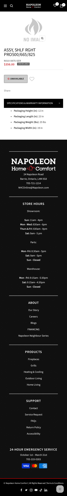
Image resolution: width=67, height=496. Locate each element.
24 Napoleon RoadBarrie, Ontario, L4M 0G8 (33, 177)
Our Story (33, 310)
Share (7, 90)
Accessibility (33, 434)
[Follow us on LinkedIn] (45, 490)
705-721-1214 (33, 183)
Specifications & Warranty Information (30, 103)
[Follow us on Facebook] (21, 490)
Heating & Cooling (33, 372)
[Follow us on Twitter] (26, 490)
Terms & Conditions (55, 483)
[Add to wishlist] (31, 79)
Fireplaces (33, 359)
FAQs (33, 421)
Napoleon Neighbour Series (33, 336)
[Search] (11, 5)
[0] (55, 6)
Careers (33, 316)
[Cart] (61, 5)
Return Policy (33, 427)
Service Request (33, 414)
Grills (33, 365)
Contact (33, 408)
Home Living (33, 385)
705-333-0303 (33, 459)
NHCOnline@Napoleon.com (33, 187)
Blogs (34, 323)
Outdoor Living (33, 378)
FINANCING (33, 329)
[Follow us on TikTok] (40, 490)
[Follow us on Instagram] (31, 490)
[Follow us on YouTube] (36, 490)
